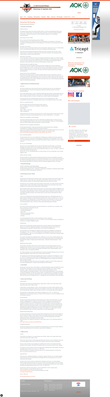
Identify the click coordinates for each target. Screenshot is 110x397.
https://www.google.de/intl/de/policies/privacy (28, 351)
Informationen (37, 17)
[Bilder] (79, 81)
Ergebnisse (43, 17)
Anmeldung (29, 17)
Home (21, 17)
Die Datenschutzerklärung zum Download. (27, 376)
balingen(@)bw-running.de (25, 384)
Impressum (29, 391)
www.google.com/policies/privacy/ (26, 371)
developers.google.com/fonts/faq (26, 370)
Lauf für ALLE (67, 17)
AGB (38, 391)
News (25, 17)
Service (73, 17)
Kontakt (22, 391)
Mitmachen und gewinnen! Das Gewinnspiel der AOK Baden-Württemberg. (76, 64)
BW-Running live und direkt (76, 91)
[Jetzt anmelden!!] (79, 38)
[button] (67, 18)
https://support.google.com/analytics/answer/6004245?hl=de (31, 321)
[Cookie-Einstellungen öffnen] (1, 395)
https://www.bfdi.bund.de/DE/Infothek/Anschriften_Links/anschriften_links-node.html (35, 132)
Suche (25, 391)
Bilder (48, 17)
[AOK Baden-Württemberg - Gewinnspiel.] (79, 70)
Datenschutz (34, 391)
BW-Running (60, 17)
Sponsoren (53, 17)
